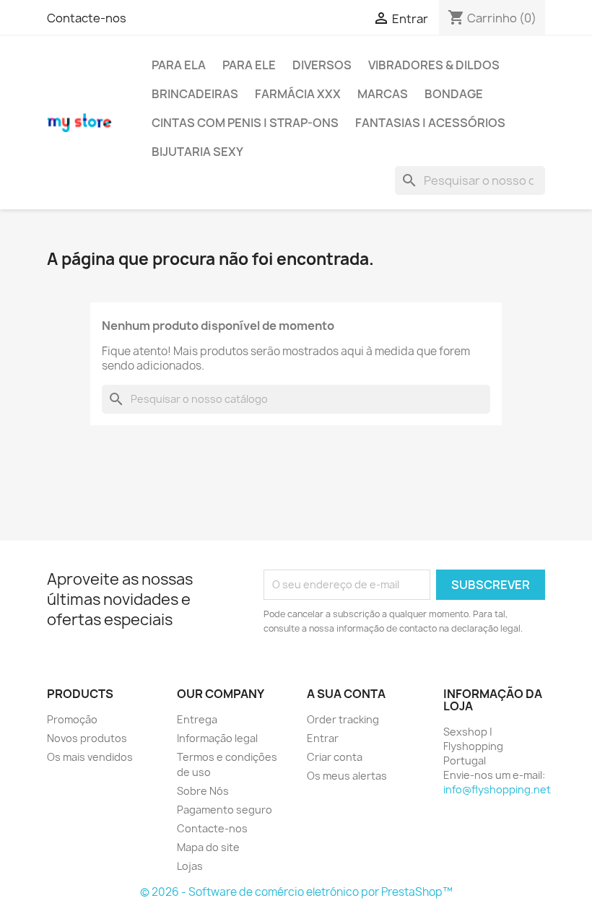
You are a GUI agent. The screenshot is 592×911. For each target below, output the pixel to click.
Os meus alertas (347, 776)
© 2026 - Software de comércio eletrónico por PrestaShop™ (296, 891)
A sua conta (346, 694)
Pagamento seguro (224, 809)
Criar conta (334, 757)
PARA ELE (249, 65)
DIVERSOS (322, 65)
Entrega (197, 719)
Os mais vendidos (90, 757)
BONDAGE (454, 94)
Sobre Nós (203, 791)
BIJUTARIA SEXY (197, 152)
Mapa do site (208, 847)
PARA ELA (179, 65)
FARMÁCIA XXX (298, 94)
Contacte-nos (86, 18)
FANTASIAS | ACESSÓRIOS (430, 123)
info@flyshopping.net (497, 789)
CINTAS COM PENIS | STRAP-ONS (245, 123)
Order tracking (343, 719)
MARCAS (382, 94)
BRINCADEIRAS (195, 94)
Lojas (190, 866)
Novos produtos (87, 738)
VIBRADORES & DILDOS (434, 65)
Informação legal (217, 738)
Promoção (72, 719)
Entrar (323, 738)
